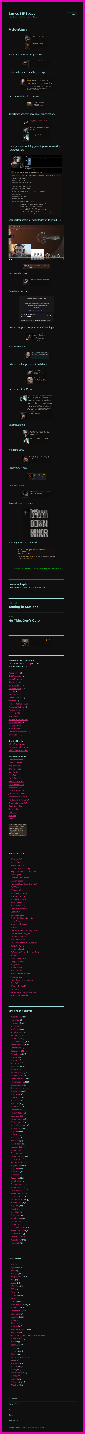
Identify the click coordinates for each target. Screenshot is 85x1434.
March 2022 (16, 1181)
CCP (12, 1289)
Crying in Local (17, 949)
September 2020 (18, 1237)
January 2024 (16, 1113)
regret (13, 1348)
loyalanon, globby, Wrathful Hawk (26, 1335)
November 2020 (18, 1230)
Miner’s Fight (17, 881)
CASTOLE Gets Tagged (20, 933)
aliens (13, 1270)
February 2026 (17, 1035)
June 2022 (15, 1172)
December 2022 (17, 1153)
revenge (14, 1351)
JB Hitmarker (14, 729)
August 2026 (16, 1017)
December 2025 (17, 1041)
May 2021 (15, 1212)
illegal (13, 1323)
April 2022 (15, 1178)
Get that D (15, 912)
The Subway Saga (16, 778)
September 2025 (18, 1051)
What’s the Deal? (18, 986)
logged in (24, 587)
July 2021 (15, 1206)
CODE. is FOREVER (16, 790)
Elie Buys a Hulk (18, 940)
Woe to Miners (14, 809)
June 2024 (15, 1097)
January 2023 (16, 1150)
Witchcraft (15, 1382)
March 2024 (16, 1107)
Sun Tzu (14, 1366)
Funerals (14, 1308)
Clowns (14, 1292)
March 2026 (16, 1032)
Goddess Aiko (17, 890)
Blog (11, 1415)
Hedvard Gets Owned (20, 878)
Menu (72, 15)
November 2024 (18, 1082)
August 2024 (16, 1091)
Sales (13, 1354)
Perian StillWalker (16, 713)
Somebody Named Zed (18, 704)
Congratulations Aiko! (18, 803)
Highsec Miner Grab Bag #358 (24, 930)
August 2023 (16, 1128)
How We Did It (14, 772)
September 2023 (18, 1125)
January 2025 (16, 1076)
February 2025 (17, 1072)
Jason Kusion (14, 685)
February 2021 (17, 1221)
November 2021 (17, 1193)
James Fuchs (14, 694)
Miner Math (16, 1339)
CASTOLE (15, 1286)
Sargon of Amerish (19, 1357)
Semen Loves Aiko (19, 893)
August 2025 (16, 1054)
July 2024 (15, 1094)
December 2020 (17, 1227)
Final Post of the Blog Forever (24, 943)
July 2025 (15, 1057)
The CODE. (13, 1404)
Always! (35, 568)
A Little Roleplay (18, 906)
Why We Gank (14, 766)
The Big (14, 927)
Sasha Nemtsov (15, 679)
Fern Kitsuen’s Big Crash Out (23, 992)
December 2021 (17, 1190)
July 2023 (15, 1131)
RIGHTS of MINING (19, 995)
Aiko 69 (14, 955)
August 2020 (16, 1240)
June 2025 (15, 1060)
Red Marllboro (15, 676)
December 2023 (17, 1116)
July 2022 (15, 1168)
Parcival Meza (15, 710)
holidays (14, 1320)
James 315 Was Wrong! (21, 868)
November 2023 (18, 1119)
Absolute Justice (18, 896)
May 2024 (15, 1100)
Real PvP (14, 983)
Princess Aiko (16, 568)
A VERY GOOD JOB (18, 899)
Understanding (17, 915)
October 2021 (16, 1196)
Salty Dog (12, 775)
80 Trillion (15, 862)
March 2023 (16, 1144)
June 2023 (15, 1134)
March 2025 (16, 1069)
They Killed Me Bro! (17, 759)
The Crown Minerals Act (19, 747)
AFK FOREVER (17, 971)
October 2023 (16, 1122)
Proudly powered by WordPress (33, 1427)
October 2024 (17, 1085)
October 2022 (17, 1159)
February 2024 (17, 1110)
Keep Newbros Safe (16, 784)
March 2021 (16, 1218)
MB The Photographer (18, 719)
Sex (12, 1360)
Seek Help (12, 812)
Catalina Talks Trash (20, 936)
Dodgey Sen (14, 725)
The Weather (16, 1373)
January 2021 (16, 1224)
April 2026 (15, 1029)
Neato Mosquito (18, 902)
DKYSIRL (15, 989)
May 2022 (15, 1175)
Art (12, 1280)
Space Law (15, 1363)
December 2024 (17, 1079)
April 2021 (15, 1215)
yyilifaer (12, 701)
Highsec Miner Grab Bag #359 (24, 884)
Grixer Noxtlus (15, 698)
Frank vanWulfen (16, 707)
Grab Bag (15, 1317)
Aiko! (11, 818)
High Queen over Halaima (22, 980)
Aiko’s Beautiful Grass (20, 974)
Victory (14, 1376)
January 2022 (16, 1187)
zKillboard (13, 1399)
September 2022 (18, 1162)
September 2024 (18, 1088)
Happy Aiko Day (18, 961)
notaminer (15, 1345)
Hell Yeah (12, 815)
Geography (15, 1311)
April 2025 (15, 1066)
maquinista (13, 735)
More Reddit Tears (19, 924)
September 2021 (18, 1199)
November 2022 (18, 1156)
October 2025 (17, 1048)
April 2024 (15, 1103)
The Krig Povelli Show (18, 797)
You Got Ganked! (15, 763)
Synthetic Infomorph (18, 732)
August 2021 (16, 1203)
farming (14, 1301)
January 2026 (16, 1038)
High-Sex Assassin (19, 909)
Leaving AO (16, 875)
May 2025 (15, 1063)
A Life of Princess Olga (18, 750)
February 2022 (17, 1184)
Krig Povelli (16, 1332)
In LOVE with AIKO (19, 958)
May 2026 (15, 1026)
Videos (58, 568)
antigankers (16, 1277)
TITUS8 (12, 691)
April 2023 (15, 1141)
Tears (13, 1370)
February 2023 (17, 1147)
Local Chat (15, 921)
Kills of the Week (18, 1329)
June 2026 (15, 1023)
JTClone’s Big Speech (17, 794)
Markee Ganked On (16, 787)
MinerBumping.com (17, 744)
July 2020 (15, 1243)
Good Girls (15, 1314)
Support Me (16, 964)
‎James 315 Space (22, 13)
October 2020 (17, 1234)
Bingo (13, 1283)
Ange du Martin (15, 716)
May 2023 (15, 1138)
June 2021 (15, 1209)
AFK (12, 1264)
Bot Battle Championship (22, 918)
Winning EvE (16, 859)
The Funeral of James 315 (19, 800)
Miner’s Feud (16, 967)
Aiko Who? (13, 1420)
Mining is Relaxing (16, 781)
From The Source (49, 568)
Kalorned (13, 682)
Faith (41, 568)
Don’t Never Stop (15, 806)
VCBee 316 (13, 673)
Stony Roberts (15, 688)
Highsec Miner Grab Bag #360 (24, 871)
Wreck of (14, 1385)
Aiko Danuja (26, 663)
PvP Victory (16, 887)
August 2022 (16, 1165)
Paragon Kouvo (15, 722)
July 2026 (15, 1020)
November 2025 (18, 1045)
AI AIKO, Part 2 (17, 946)
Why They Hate (15, 769)
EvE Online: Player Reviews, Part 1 (25, 952)
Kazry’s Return (17, 865)
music (13, 1342)
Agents (14, 1267)
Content (14, 1295)
